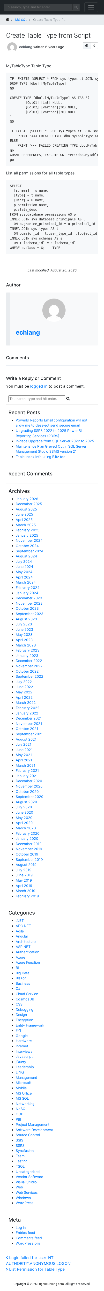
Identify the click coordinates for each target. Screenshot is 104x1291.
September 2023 (29, 614)
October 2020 (27, 791)
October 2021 (27, 729)
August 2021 (26, 739)
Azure (20, 957)
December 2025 (29, 504)
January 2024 (27, 593)
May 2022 (24, 692)
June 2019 (24, 875)
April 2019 (24, 886)
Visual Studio (26, 1182)
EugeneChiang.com (50, 1284)
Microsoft (23, 1083)
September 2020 (29, 797)
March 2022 (26, 702)
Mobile (21, 1088)
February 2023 (27, 650)
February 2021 (27, 770)
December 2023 (29, 598)
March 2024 (26, 582)
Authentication (27, 952)
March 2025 (26, 525)
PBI (18, 1119)
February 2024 (27, 587)
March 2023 (26, 645)
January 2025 (27, 535)
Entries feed (25, 1233)
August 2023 (26, 619)
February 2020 (27, 833)
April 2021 (24, 760)
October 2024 (27, 546)
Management (26, 1077)
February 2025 (27, 530)
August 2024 (26, 556)
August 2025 (26, 509)
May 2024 (24, 572)
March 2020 (26, 828)
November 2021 (29, 723)
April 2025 (24, 520)
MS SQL (22, 1098)
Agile (20, 931)
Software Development (34, 1130)
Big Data (22, 973)
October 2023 (27, 608)
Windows (23, 1198)
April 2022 (24, 697)
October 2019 (27, 854)
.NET (20, 920)
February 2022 (27, 708)
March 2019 (25, 891)
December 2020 (29, 781)
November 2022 (29, 666)
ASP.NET (23, 947)
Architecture (26, 941)
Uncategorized (28, 1172)
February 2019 (27, 896)
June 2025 (24, 514)
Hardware (24, 1041)
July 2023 (24, 624)
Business (23, 983)
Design (21, 1015)
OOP (19, 1114)
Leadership (25, 1067)
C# (18, 988)
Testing (22, 1161)
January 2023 (27, 655)
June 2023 (24, 629)
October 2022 (27, 671)
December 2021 (29, 718)
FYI (18, 1030)
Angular (22, 936)
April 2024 (24, 577)
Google (22, 1036)
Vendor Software (29, 1177)
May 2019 (24, 880)
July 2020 (24, 807)
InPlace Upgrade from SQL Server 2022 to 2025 (55, 441)
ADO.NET (23, 926)
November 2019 (29, 849)
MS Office (24, 1093)
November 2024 (29, 540)
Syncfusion (25, 1150)
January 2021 (27, 776)
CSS (19, 1004)
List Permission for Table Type (37, 1269)
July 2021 (23, 744)
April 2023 (24, 640)
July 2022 (24, 682)
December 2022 (29, 661)
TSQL (20, 1166)
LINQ (20, 1072)
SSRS (20, 1145)
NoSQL (21, 1109)
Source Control (28, 1135)
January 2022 (27, 713)
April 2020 (24, 823)
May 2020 (24, 818)
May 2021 (24, 755)
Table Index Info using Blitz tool (41, 457)
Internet (22, 1046)
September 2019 (29, 859)
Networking (25, 1104)
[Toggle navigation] (91, 7)
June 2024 (24, 566)
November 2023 (29, 603)
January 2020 (27, 838)
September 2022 (29, 676)
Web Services (27, 1192)
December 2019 (29, 844)
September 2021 (29, 734)
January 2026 (27, 499)
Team (20, 1156)
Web (19, 1187)
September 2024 (29, 551)
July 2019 (23, 870)
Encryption (24, 1020)
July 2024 (24, 561)
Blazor (21, 978)
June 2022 (24, 687)
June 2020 (24, 812)
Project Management (32, 1124)
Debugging (24, 1009)
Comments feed (29, 1238)
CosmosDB (25, 999)
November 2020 (29, 786)
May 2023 (24, 634)
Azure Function (28, 962)
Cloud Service (27, 994)
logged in (38, 386)
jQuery (21, 1062)
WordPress (25, 1203)
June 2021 (24, 750)
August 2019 (26, 865)
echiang (25, 47)
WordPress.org (28, 1243)
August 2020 (26, 802)
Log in (21, 1227)
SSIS (19, 1140)
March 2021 (25, 765)
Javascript (24, 1056)
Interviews (24, 1051)
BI (17, 968)
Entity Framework (30, 1025)
